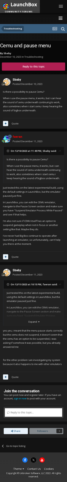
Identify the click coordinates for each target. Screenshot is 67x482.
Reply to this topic (34, 66)
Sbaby (7, 53)
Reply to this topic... (22, 412)
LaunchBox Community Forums (28, 18)
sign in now (20, 398)
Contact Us (34, 469)
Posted (27, 84)
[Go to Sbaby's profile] (6, 82)
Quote (15, 123)
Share (16, 431)
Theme (18, 469)
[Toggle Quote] (8, 150)
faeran (47, 284)
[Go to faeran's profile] (6, 139)
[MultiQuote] (5, 123)
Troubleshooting (33, 56)
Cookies (49, 469)
